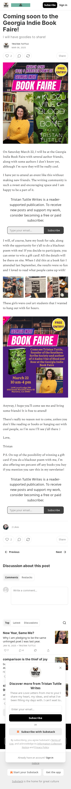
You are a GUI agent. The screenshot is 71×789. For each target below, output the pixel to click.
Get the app (53, 772)
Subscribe (50, 5)
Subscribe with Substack (38, 731)
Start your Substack (25, 772)
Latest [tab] (16, 622)
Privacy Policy (41, 747)
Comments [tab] (11, 577)
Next (59, 552)
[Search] (64, 622)
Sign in (63, 5)
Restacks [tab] (27, 577)
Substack (17, 781)
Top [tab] (7, 622)
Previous (14, 552)
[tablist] (18, 577)
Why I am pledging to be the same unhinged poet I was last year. (24, 639)
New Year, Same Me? (18, 633)
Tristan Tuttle (20, 44)
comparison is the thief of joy (25, 659)
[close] (60, 668)
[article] (35, 642)
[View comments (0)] (19, 56)
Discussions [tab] (31, 622)
